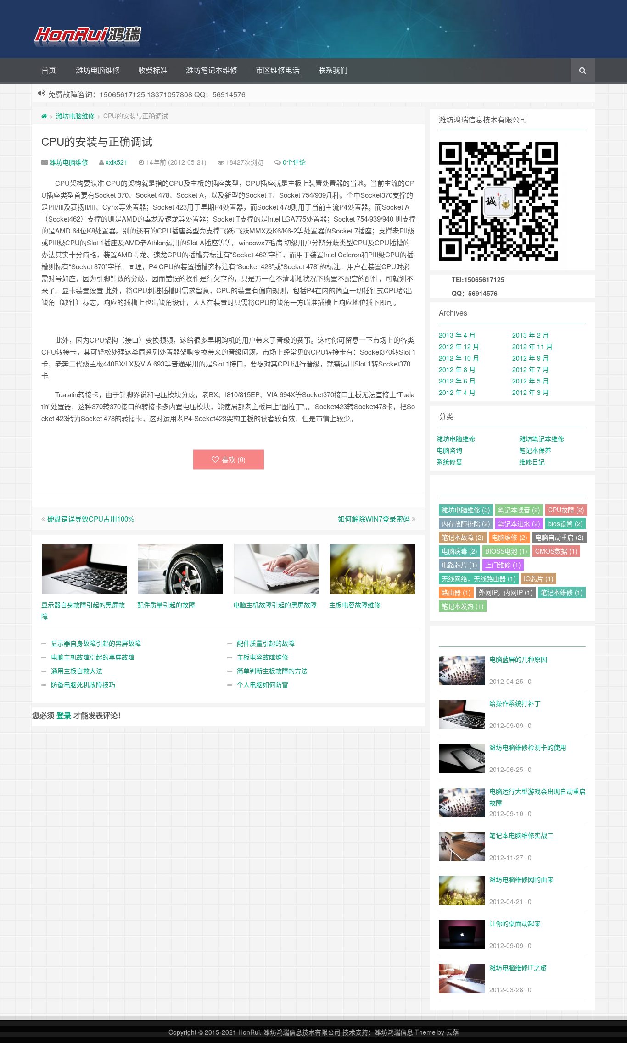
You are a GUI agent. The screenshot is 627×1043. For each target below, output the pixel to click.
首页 (48, 70)
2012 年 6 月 (457, 380)
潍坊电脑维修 (98, 70)
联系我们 (332, 70)
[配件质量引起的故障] (180, 568)
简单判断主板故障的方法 (272, 670)
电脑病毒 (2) (459, 550)
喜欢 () (234, 459)
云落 (452, 1032)
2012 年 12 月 (459, 346)
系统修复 (449, 461)
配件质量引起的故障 (266, 643)
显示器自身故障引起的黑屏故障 (96, 643)
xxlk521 (117, 161)
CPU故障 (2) (566, 509)
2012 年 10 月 (459, 357)
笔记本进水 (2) (519, 523)
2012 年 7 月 (530, 369)
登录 (63, 715)
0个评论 (294, 161)
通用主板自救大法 (76, 670)
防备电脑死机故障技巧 (83, 684)
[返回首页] (44, 115)
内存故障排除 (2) (466, 523)
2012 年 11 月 (532, 346)
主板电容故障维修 (262, 656)
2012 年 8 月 (457, 369)
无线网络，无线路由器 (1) (479, 578)
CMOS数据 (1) (556, 550)
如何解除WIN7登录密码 (374, 518)
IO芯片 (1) (539, 578)
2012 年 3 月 (530, 392)
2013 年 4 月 (457, 334)
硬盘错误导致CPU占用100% (90, 518)
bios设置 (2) (565, 523)
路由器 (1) (456, 592)
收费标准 (153, 70)
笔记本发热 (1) (463, 605)
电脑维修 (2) (509, 537)
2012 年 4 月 (457, 392)
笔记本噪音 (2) (519, 509)
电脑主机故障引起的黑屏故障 (92, 656)
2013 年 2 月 (530, 334)
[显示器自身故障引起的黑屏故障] (84, 568)
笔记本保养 (535, 450)
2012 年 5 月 (530, 380)
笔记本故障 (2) (463, 537)
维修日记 (532, 461)
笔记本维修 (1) (562, 592)
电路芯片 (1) (459, 564)
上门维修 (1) (503, 564)
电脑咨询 (449, 450)
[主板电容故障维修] (372, 568)
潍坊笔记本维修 (211, 70)
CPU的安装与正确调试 (96, 141)
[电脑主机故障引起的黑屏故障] (276, 568)
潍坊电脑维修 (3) (466, 509)
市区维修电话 (278, 70)
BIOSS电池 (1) (506, 550)
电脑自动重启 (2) (559, 537)
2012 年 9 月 (530, 357)
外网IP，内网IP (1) (506, 592)
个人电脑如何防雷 (262, 684)
